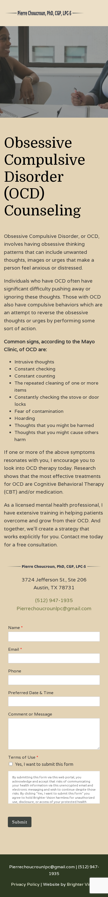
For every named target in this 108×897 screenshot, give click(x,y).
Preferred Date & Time (30, 692)
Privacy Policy (25, 884)
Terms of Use (23, 757)
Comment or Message (30, 714)
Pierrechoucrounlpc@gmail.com (54, 608)
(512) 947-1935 (54, 600)
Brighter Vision (82, 884)
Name (15, 627)
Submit (19, 822)
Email (15, 649)
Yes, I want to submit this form (44, 764)
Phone (14, 671)
